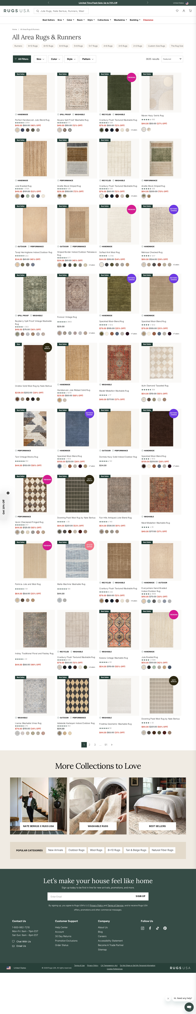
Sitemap (102, 949)
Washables (119, 20)
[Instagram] (142, 928)
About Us (103, 927)
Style (90, 20)
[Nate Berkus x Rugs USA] (38, 805)
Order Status (61, 945)
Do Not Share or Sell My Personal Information (137, 965)
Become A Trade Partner (111, 945)
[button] (22, 59)
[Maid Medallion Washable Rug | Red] (161, 495)
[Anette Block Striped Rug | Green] (161, 159)
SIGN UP (140, 896)
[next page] (112, 745)
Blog (100, 931)
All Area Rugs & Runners (29, 29)
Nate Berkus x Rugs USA (38, 826)
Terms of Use (79, 965)
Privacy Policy (92, 965)
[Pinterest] (165, 928)
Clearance (148, 20)
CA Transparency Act (109, 965)
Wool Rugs (96, 850)
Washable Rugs (98, 826)
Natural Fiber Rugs (162, 850)
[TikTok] (157, 928)
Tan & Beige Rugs (136, 850)
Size (60, 20)
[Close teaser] (8, 493)
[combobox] (172, 59)
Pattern (86, 59)
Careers (102, 936)
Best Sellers (49, 20)
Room (80, 20)
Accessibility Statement (110, 940)
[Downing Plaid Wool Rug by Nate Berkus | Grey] (161, 696)
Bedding (134, 20)
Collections (103, 20)
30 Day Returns (63, 936)
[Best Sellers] (157, 805)
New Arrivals (55, 850)
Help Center (61, 927)
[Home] (16, 11)
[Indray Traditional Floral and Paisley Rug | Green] (35, 630)
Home (14, 29)
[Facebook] (150, 928)
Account (59, 931)
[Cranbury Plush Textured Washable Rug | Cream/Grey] (77, 630)
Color (69, 20)
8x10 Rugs (114, 850)
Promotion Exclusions (66, 940)
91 (106, 744)
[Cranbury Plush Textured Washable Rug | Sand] (119, 561)
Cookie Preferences (115, 969)
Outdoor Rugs (76, 850)
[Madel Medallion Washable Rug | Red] (119, 363)
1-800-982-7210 (21, 927)
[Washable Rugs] (97, 805)
